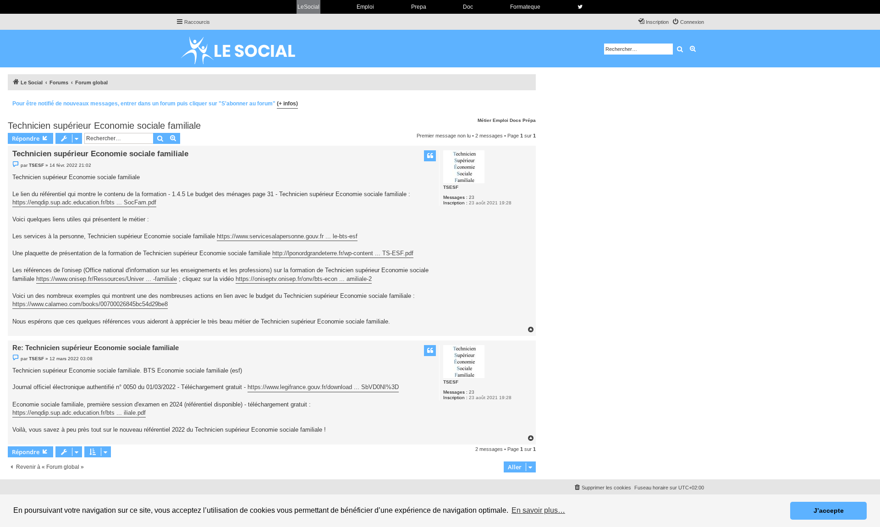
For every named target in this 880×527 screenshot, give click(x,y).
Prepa (418, 7)
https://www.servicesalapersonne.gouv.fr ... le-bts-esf (287, 236)
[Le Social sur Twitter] (580, 7)
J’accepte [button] (829, 510)
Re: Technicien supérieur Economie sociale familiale (95, 347)
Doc (468, 7)
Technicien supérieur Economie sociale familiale (104, 126)
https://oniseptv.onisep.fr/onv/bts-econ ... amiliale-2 (304, 278)
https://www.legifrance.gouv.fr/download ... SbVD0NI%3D (323, 387)
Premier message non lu (444, 135)
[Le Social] (245, 48)
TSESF (450, 187)
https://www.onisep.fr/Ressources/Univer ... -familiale (106, 278)
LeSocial (308, 7)
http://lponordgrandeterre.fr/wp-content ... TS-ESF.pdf (342, 253)
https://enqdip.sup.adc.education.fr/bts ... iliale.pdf (79, 412)
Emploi (365, 7)
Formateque (525, 7)
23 (471, 197)
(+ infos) (287, 103)
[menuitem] (688, 21)
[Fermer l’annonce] (528, 102)
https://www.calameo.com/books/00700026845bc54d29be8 (90, 304)
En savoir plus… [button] (538, 510)
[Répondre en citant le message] (430, 155)
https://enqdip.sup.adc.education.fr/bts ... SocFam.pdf (84, 202)
